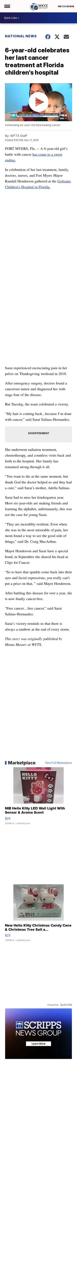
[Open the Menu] (7, 6)
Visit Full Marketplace (58, 762)
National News (21, 36)
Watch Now (65, 6)
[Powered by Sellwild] (66, 1004)
